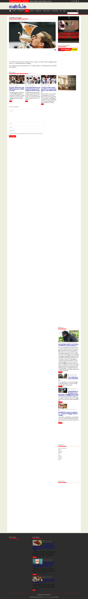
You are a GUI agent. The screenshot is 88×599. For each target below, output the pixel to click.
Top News (34, 557)
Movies (14, 10)
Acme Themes (56, 597)
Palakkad (60, 456)
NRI (60, 10)
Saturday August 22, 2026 (30, 84)
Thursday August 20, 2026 (73, 388)
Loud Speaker (55, 10)
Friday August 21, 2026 (73, 374)
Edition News (21, 10)
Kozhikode (60, 458)
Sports (27, 10)
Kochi (59, 453)
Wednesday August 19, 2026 (47, 84)
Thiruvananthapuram (62, 448)
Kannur (59, 459)
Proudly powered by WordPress (36, 597)
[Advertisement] (68, 59)
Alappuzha (60, 451)
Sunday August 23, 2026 (14, 84)
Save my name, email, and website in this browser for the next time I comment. (26, 133)
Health (32, 10)
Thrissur (59, 455)
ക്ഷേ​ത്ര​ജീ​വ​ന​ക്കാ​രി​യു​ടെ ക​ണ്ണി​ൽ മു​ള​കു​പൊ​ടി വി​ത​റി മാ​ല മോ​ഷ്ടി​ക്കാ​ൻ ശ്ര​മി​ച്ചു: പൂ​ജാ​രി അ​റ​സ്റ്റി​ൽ (49, 1)
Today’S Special (46, 10)
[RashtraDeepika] (10, 10)
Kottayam (60, 452)
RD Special (60, 372)
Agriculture (38, 10)
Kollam (59, 449)
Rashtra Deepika (22, 20)
